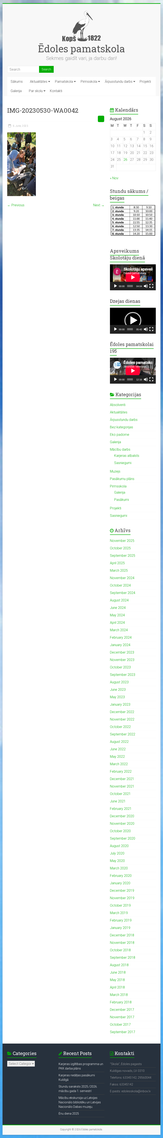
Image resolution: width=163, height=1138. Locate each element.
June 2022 (118, 749)
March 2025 (119, 570)
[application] (133, 277)
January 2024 (120, 645)
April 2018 (117, 987)
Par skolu (36, 91)
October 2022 (120, 727)
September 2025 (122, 556)
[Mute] (146, 286)
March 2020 (119, 868)
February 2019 (121, 920)
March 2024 (119, 630)
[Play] (115, 286)
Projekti (145, 82)
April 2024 (117, 623)
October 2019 (120, 905)
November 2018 (122, 943)
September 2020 (122, 838)
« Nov (114, 178)
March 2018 (119, 995)
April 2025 (117, 563)
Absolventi (117, 405)
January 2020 (120, 883)
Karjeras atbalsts (126, 456)
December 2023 (122, 652)
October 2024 (120, 585)
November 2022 (122, 719)
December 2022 (122, 712)
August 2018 (119, 965)
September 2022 (122, 734)
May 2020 (117, 861)
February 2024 (121, 637)
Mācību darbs (120, 449)
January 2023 (120, 704)
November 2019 (122, 898)
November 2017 (122, 1017)
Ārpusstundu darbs (118, 82)
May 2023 (117, 697)
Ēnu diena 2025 (69, 1113)
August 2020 (119, 846)
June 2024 (118, 608)
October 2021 (120, 794)
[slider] (130, 329)
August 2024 (119, 600)
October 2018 (120, 950)
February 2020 (121, 876)
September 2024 (122, 593)
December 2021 (122, 779)
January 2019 (120, 928)
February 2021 (121, 809)
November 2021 (122, 786)
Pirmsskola (89, 82)
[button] (132, 320)
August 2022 (119, 742)
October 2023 (120, 667)
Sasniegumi (122, 463)
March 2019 (119, 913)
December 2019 (122, 891)
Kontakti (56, 91)
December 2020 (122, 816)
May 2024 (117, 615)
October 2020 (120, 831)
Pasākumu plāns (122, 479)
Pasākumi (121, 500)
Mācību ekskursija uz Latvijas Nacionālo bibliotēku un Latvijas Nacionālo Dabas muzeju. (80, 1102)
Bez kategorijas (121, 427)
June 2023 (118, 690)
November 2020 (122, 824)
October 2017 (120, 1025)
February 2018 (121, 1002)
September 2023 (122, 675)
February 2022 (121, 771)
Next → (98, 205)
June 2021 (118, 801)
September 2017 (122, 1032)
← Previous (15, 205)
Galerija (16, 91)
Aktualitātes (38, 82)
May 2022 (117, 757)
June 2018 (118, 972)
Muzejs (115, 471)
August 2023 (119, 682)
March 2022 (119, 764)
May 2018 (117, 980)
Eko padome (119, 435)
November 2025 (122, 541)
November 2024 (122, 578)
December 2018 (122, 935)
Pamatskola (64, 82)
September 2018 (122, 958)
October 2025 (120, 548)
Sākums (17, 82)
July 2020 (117, 853)
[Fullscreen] (151, 286)
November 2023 (122, 660)
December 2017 (122, 1010)
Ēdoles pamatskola (81, 48)
